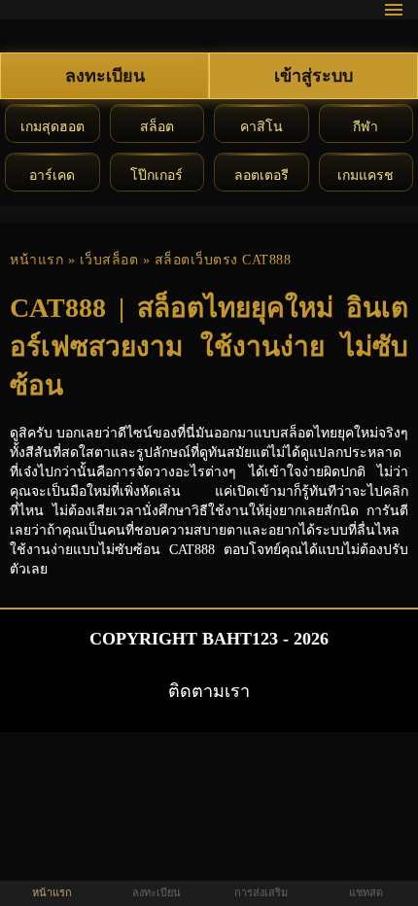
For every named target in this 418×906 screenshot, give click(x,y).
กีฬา (365, 127)
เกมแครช (365, 175)
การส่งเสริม (261, 892)
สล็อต (157, 127)
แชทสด (366, 892)
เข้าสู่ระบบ (313, 76)
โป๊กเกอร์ (156, 175)
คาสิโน (261, 127)
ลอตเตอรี (261, 175)
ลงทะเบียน (105, 76)
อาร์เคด (52, 175)
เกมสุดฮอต (52, 127)
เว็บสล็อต (109, 260)
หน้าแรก (36, 260)
